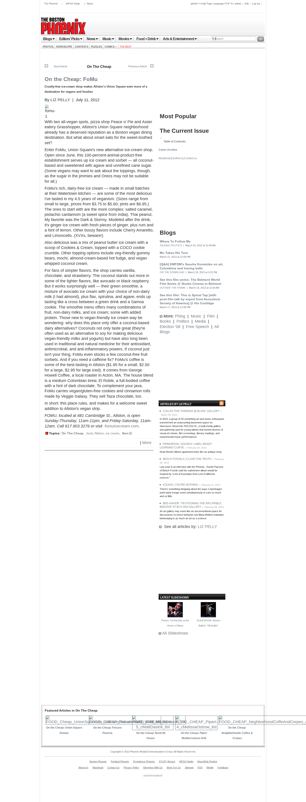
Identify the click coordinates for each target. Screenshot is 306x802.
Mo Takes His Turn (174, 253)
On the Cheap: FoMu (71, 79)
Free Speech (197, 326)
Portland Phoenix (120, 761)
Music (106, 39)
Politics (183, 321)
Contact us (190, 158)
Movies (124, 39)
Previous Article (137, 66)
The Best (125, 46)
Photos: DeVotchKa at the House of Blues (175, 623)
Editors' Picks (69, 39)
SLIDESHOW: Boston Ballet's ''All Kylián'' (208, 623)
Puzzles (96, 46)
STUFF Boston (167, 761)
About (90, 3)
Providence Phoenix (144, 761)
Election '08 (170, 326)
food (89, 433)
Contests (81, 46)
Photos (48, 46)
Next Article (60, 66)
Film (211, 316)
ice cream (112, 433)
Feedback (223, 767)
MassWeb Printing (207, 761)
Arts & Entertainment (178, 39)
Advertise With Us (153, 767)
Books (165, 321)
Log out (256, 3)
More (125, 433)
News (91, 39)
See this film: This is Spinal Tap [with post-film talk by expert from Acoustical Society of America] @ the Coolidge (190, 299)
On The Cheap (99, 67)
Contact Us (113, 767)
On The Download (172, 272)
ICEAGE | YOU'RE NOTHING (180, 484)
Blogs (47, 39)
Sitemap (189, 767)
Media (200, 321)
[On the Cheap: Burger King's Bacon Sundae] (152, 66)
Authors (177, 158)
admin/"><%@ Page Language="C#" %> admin (215, 3)
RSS (200, 767)
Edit (247, 3)
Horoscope (64, 46)
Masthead (165, 158)
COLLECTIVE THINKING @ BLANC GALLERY (191, 411)
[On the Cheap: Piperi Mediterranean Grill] (196, 727)
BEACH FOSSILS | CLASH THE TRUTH (187, 459)
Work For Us (174, 767)
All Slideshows (175, 633)
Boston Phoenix (98, 761)
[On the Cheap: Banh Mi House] (152, 727)
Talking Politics (171, 245)
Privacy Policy (131, 767)
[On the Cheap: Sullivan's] (46, 66)
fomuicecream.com (122, 426)
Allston (99, 433)
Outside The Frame (172, 287)
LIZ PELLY (207, 526)
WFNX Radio (73, 3)
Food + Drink (146, 39)
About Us (83, 767)
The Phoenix (51, 3)
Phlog (180, 316)
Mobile (210, 767)
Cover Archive (168, 149)
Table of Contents (175, 141)
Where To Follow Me (175, 241)
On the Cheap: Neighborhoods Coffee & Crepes (237, 733)
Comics (110, 46)
